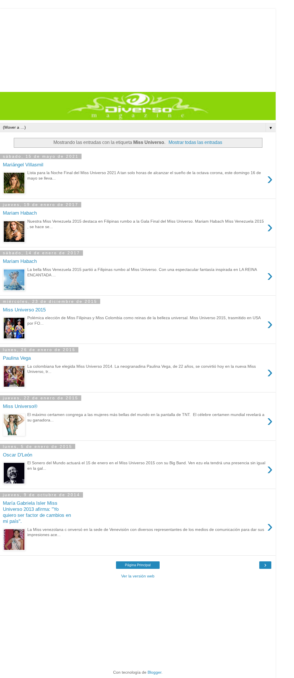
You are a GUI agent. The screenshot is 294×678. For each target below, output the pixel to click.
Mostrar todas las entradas (195, 142)
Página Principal (138, 565)
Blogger (154, 672)
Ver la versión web (137, 576)
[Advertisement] (138, 49)
